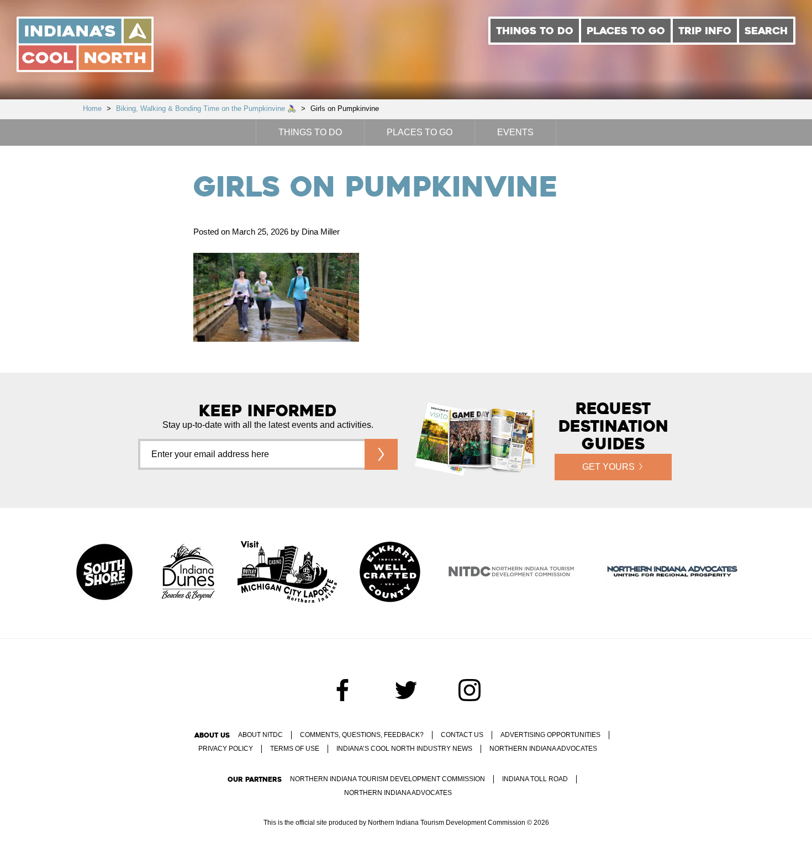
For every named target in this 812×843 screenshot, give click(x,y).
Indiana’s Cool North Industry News (404, 748)
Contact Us (462, 735)
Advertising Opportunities (550, 735)
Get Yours (608, 466)
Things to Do (534, 30)
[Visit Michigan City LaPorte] (287, 573)
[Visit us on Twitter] (406, 690)
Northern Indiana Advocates (543, 748)
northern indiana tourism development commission (387, 779)
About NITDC (260, 735)
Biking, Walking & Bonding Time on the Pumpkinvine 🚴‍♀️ (206, 108)
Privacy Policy (225, 748)
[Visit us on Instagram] (469, 690)
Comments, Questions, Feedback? (362, 735)
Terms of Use (294, 748)
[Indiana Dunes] (188, 573)
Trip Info (704, 30)
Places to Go (626, 30)
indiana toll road (535, 779)
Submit (381, 454)
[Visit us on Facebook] (342, 690)
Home (92, 108)
